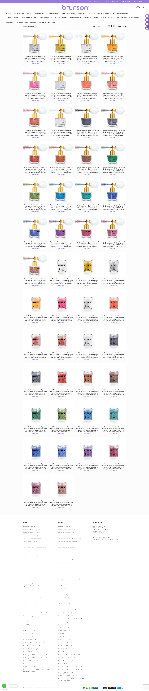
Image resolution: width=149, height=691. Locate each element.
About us (61, 535)
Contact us (61, 592)
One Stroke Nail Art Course (31, 634)
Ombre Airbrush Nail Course (32, 631)
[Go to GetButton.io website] (4, 689)
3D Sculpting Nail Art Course (32, 529)
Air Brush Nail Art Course (31, 550)
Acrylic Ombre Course (30, 541)
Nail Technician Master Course (33, 628)
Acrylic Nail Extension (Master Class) (34, 535)
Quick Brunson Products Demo (33, 646)
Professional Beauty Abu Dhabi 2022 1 (35, 643)
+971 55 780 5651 (98, 533)
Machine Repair (28, 607)
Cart (59, 583)
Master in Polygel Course (31, 616)
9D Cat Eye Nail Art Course (31, 532)
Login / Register (137, 1)
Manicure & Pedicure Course (32, 610)
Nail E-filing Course (29, 625)
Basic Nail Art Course (29, 553)
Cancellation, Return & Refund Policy (34, 577)
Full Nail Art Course (29, 595)
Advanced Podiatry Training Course (34, 547)
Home (25, 26)
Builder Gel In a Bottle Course (32, 574)
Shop (24, 664)
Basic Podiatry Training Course (33, 556)
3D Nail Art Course (29, 526)
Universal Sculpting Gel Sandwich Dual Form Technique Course (37, 670)
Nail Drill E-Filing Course (30, 622)
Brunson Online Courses (30, 571)
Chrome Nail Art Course (30, 580)
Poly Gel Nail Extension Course (32, 640)
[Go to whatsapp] (4, 686)
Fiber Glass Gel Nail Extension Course (34, 592)
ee (23, 589)
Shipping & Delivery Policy (31, 661)
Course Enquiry (28, 583)
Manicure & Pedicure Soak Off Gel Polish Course (38, 613)
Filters (121, 26)
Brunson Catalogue (29, 565)
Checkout (61, 586)
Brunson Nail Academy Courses (33, 568)
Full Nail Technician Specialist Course (35, 598)
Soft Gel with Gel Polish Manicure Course (36, 667)
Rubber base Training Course (32, 649)
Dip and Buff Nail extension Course (34, 586)
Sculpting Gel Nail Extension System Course (36, 658)
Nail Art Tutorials (28, 619)
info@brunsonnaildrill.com (101, 537)
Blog (24, 562)
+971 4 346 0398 (98, 536)
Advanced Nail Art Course (31, 544)
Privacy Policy (62, 652)
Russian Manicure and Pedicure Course (35, 652)
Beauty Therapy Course (30, 559)
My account (62, 625)
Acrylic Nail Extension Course (32, 538)
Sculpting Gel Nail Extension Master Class (36, 655)
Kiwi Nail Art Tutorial (30, 604)
